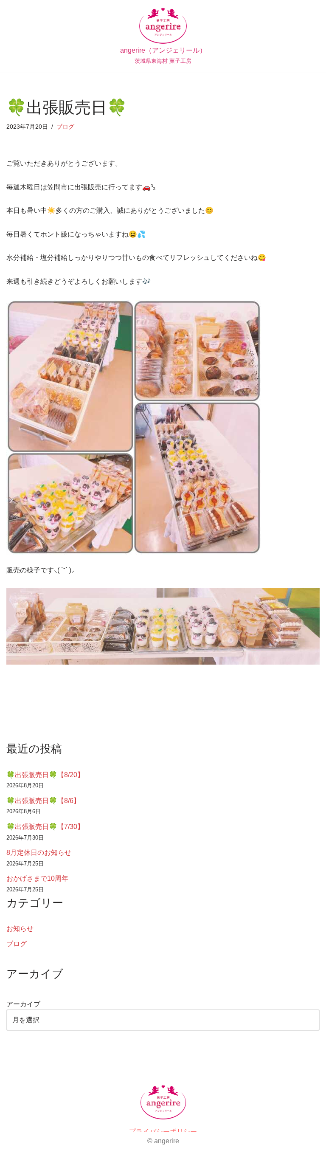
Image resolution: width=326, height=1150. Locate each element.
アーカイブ (23, 1004)
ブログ (65, 126)
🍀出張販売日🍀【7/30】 (45, 826)
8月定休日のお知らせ (38, 852)
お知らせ (20, 928)
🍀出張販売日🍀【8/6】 (43, 800)
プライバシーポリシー (163, 1131)
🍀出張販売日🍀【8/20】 (45, 774)
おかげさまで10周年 (37, 878)
